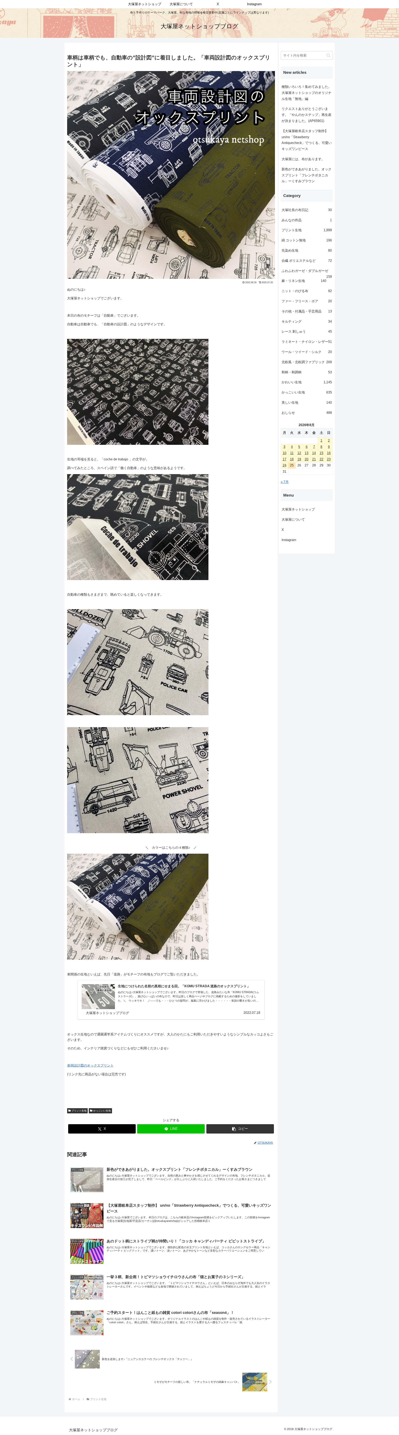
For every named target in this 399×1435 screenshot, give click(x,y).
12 (299, 453)
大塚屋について (297, 519)
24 (284, 465)
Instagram (292, 540)
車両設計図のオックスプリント (90, 1065)
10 (284, 453)
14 (314, 453)
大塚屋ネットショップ (298, 509)
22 (321, 459)
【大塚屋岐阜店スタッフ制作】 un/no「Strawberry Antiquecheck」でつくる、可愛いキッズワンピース (307, 140)
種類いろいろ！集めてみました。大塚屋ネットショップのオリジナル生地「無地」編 (306, 93)
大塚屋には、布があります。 (303, 159)
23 (329, 459)
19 (299, 459)
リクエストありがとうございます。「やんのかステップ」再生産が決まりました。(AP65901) (306, 115)
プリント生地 (78, 1110)
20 (306, 459)
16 (329, 453)
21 (314, 459)
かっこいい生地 (102, 1110)
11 (292, 453)
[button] (240, 1129)
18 (292, 459)
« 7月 (285, 482)
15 (321, 453)
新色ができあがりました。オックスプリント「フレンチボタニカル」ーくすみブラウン (306, 175)
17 (284, 459)
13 (306, 453)
